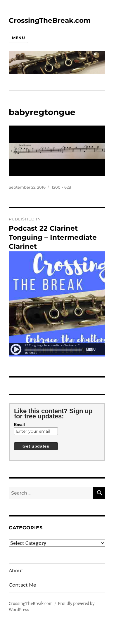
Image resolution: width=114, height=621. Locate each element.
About (16, 570)
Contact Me (22, 585)
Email (19, 424)
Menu (18, 37)
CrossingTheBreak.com (50, 20)
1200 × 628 (61, 187)
